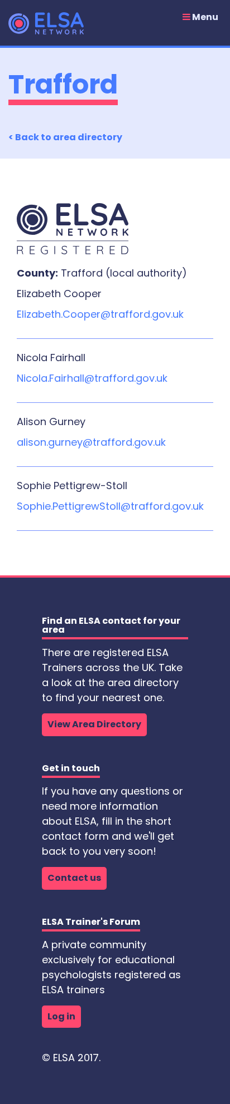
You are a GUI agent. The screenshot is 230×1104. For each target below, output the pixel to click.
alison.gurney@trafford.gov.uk (91, 442)
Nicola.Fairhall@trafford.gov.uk (92, 378)
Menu (204, 17)
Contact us (74, 877)
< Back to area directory (65, 137)
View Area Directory (94, 724)
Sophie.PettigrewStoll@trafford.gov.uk (110, 506)
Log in (61, 1016)
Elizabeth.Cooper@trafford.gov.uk (100, 314)
